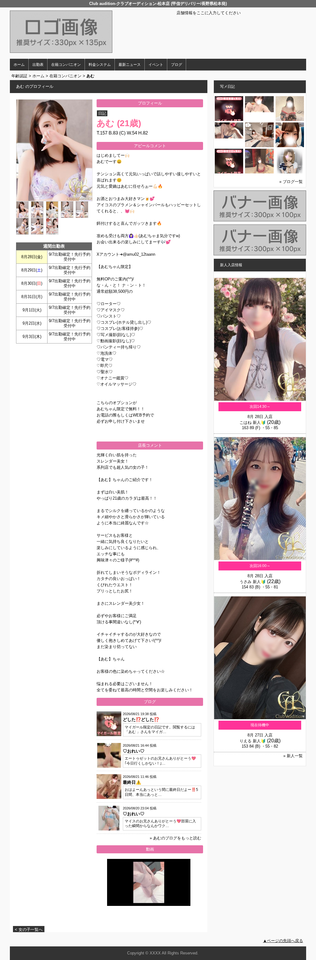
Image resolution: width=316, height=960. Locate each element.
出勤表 (38, 64)
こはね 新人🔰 (252, 422)
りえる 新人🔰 (252, 741)
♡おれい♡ (133, 751)
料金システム (100, 64)
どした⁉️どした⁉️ (141, 719)
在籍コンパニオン (66, 64)
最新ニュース (129, 64)
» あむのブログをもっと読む (175, 838)
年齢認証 (19, 76)
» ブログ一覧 (291, 181)
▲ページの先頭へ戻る (283, 940)
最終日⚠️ (132, 782)
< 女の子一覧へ (29, 929)
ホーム (19, 64)
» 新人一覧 (293, 755)
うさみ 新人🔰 (252, 581)
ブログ (176, 64)
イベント (155, 64)
